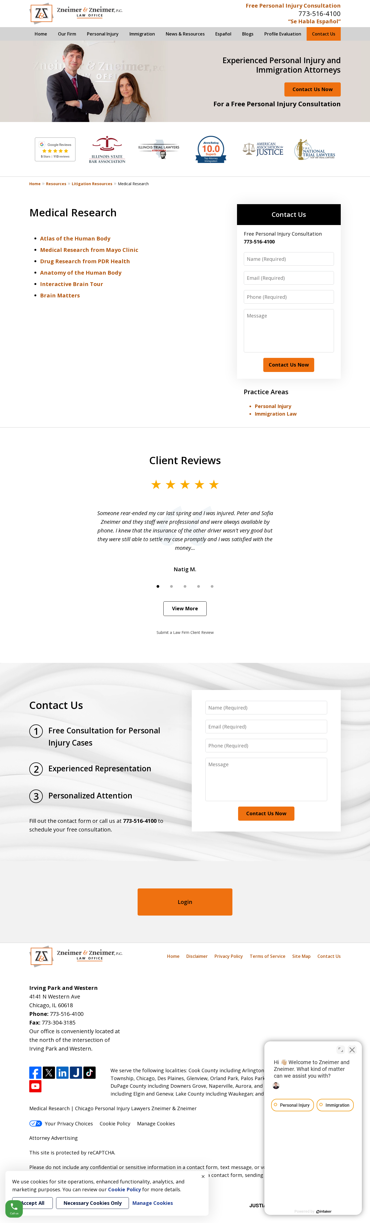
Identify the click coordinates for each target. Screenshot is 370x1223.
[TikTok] (89, 1073)
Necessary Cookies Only (92, 1203)
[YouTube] (35, 1086)
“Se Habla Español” (314, 21)
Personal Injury (103, 34)
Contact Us (323, 34)
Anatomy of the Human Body (80, 272)
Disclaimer (197, 956)
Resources (56, 183)
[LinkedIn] (62, 1073)
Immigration (142, 34)
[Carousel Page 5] (212, 586)
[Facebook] (35, 1073)
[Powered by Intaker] (324, 1211)
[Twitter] (49, 1073)
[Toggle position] (340, 1049)
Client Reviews (185, 460)
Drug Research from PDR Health (85, 261)
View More (185, 608)
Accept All (32, 1203)
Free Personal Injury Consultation (293, 5)
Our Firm (67, 34)
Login (185, 902)
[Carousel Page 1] (158, 586)
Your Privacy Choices (69, 1123)
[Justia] (76, 1073)
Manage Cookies (156, 1123)
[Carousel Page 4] (198, 586)
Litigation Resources (92, 183)
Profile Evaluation (282, 34)
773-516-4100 (319, 13)
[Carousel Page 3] (185, 586)
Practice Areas (266, 391)
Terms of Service (267, 956)
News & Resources (185, 34)
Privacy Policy (229, 956)
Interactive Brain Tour (71, 284)
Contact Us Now (313, 89)
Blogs (248, 34)
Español (223, 34)
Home (41, 34)
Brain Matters (60, 295)
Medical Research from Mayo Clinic (89, 249)
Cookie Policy (115, 1123)
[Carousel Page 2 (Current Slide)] (171, 586)
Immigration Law (276, 413)
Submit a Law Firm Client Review (185, 632)
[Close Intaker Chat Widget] (352, 1049)
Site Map (301, 956)
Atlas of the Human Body (75, 238)
